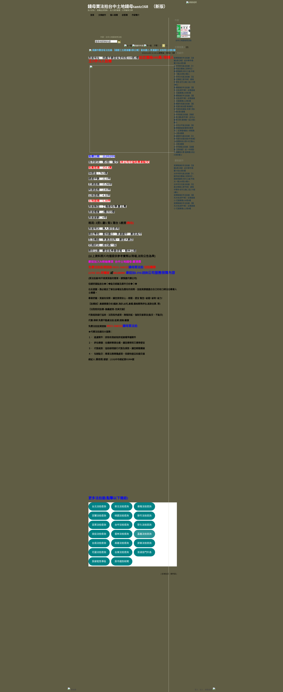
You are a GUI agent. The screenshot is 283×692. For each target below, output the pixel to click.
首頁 (92, 15)
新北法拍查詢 (122, 506)
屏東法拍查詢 (144, 543)
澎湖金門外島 (144, 552)
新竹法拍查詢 (144, 515)
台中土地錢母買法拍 (183, 41)
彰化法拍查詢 (144, 525)
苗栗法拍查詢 (99, 525)
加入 (201, 690)
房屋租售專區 (99, 561)
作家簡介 (135, 15)
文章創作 (102, 15)
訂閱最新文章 (127, 10)
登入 (196, 690)
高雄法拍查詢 (122, 543)
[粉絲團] (69, 689)
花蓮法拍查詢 (99, 552)
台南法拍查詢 (99, 543)
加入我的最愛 (115, 10)
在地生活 (165, 574)
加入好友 (91, 10)
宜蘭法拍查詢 (99, 515)
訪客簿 (125, 15)
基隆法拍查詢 (144, 506)
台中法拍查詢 (122, 525)
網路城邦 (193, 2)
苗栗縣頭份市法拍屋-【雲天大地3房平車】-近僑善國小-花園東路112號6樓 (184, 98)
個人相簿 (114, 15)
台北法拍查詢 (99, 506)
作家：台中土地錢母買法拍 (111, 37)
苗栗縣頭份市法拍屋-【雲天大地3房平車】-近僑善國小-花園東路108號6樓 (184, 90)
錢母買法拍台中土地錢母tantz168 (118, 6)
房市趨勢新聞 (122, 561)
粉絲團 (73, 690)
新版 (159, 6)
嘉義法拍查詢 (144, 534)
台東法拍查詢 (122, 552)
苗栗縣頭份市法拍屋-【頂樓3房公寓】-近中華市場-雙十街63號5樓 (184, 60)
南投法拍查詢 (99, 534)
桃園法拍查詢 (122, 515)
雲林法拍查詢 (122, 534)
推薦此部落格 (102, 10)
